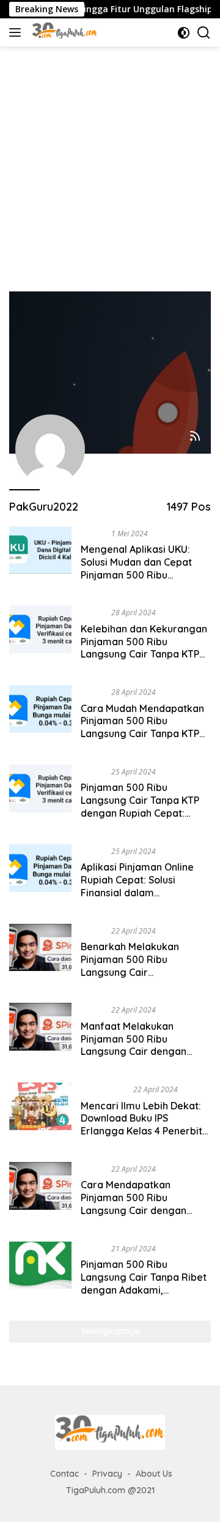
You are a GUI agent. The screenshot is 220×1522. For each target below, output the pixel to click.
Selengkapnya (110, 1330)
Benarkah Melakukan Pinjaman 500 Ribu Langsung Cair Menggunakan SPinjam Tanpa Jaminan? (134, 971)
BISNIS (93, 533)
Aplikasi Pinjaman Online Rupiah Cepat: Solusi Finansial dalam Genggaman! (137, 886)
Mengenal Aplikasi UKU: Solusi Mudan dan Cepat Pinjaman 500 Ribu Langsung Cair (136, 568)
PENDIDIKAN (104, 1089)
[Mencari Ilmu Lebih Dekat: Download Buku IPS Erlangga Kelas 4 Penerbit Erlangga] (40, 1113)
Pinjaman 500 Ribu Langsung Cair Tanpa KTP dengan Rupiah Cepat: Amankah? (140, 806)
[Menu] (17, 32)
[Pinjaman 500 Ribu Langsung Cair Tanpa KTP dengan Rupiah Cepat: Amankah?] (40, 795)
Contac (64, 1473)
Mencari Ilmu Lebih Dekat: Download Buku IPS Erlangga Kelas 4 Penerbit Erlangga (141, 1125)
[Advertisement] (110, 163)
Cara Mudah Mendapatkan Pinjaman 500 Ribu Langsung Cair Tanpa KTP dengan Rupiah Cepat (142, 727)
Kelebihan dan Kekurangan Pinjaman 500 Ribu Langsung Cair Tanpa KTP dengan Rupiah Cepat (144, 648)
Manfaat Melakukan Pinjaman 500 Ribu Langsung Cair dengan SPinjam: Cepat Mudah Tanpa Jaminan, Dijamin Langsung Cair (136, 1058)
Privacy (107, 1473)
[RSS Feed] (195, 437)
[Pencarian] (204, 33)
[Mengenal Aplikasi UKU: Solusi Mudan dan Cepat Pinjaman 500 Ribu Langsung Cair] (40, 557)
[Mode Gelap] (184, 33)
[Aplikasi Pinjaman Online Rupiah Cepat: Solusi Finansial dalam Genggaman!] (40, 874)
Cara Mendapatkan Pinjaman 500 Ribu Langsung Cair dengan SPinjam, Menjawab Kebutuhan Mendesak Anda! (145, 1210)
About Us (154, 1473)
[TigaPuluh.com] (63, 32)
